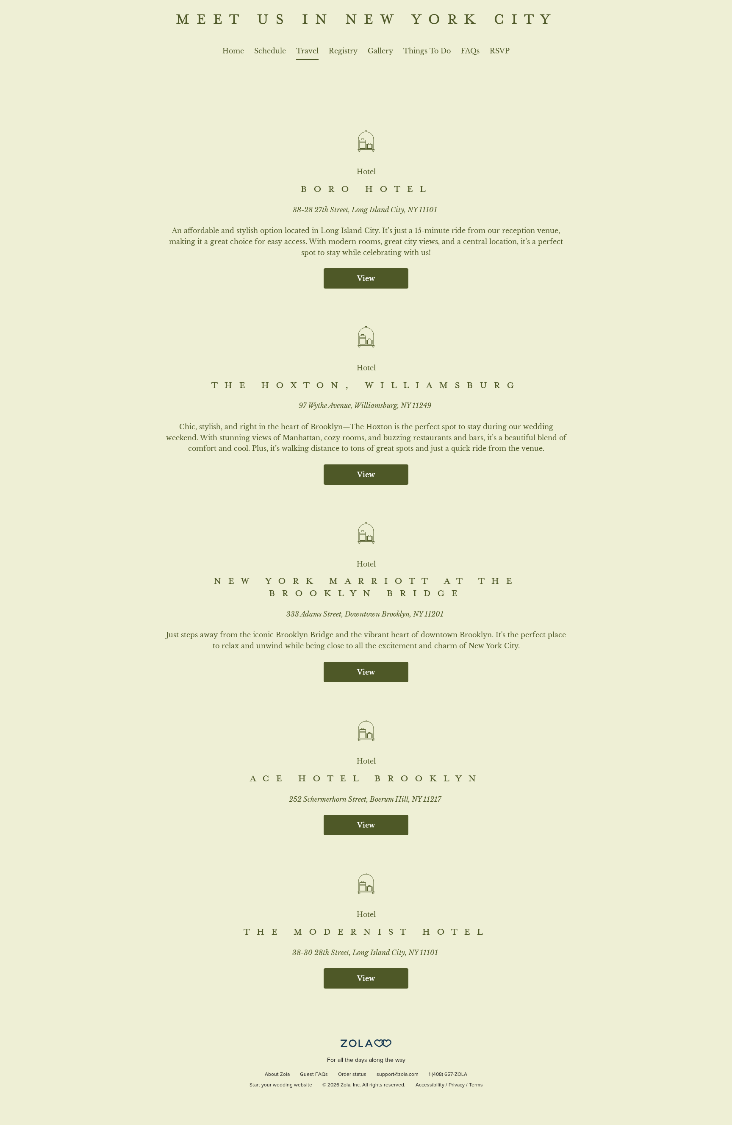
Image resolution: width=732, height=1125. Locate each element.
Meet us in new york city (366, 18)
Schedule (270, 51)
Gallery (380, 51)
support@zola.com (398, 1074)
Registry (343, 51)
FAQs (470, 51)
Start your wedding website (281, 1085)
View (366, 278)
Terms (476, 1085)
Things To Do (427, 51)
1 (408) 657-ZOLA (448, 1074)
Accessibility (430, 1085)
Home (233, 51)
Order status (352, 1074)
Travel (307, 51)
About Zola (277, 1074)
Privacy (457, 1085)
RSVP (500, 51)
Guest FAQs (314, 1074)
